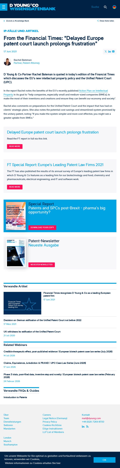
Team (6, 418)
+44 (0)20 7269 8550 (93, 421)
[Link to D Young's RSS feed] (88, 426)
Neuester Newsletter (41, 265)
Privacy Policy (50, 421)
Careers (47, 414)
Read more (14, 146)
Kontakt (86, 414)
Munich (7, 441)
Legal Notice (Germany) (55, 418)
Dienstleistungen (12, 421)
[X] (106, 51)
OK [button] (104, 460)
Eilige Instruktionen (52, 428)
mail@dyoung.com (91, 418)
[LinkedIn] (109, 51)
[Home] (33, 5)
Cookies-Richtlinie (52, 425)
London (7, 437)
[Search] (105, 7)
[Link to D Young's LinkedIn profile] (83, 426)
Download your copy (42, 227)
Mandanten (9, 428)
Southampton (11, 444)
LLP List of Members (53, 432)
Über (6, 414)
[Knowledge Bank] (33, 11)
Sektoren (8, 425)
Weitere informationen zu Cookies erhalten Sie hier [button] (32, 463)
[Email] (113, 51)
